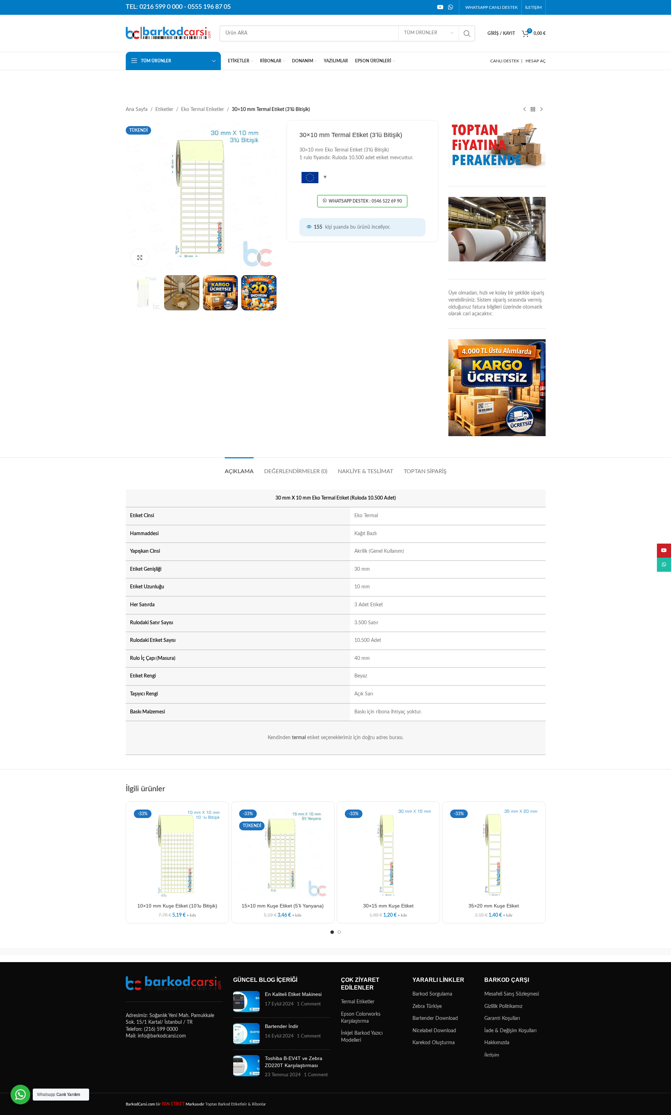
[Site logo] (169, 33)
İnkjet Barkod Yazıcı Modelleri (362, 1037)
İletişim (491, 1055)
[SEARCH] (467, 33)
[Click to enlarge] (140, 257)
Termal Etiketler (357, 1001)
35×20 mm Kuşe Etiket (493, 906)
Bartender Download (435, 1018)
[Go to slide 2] (339, 932)
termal (299, 737)
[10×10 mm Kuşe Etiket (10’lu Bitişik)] (177, 853)
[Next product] (541, 109)
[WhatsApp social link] (450, 7)
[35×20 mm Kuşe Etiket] (494, 853)
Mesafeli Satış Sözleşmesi (511, 994)
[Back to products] (533, 109)
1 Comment (309, 1004)
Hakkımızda (496, 1042)
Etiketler (164, 109)
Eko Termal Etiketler (202, 109)
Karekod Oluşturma (433, 1042)
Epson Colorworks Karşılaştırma (360, 1018)
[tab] (239, 468)
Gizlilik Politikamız (503, 1006)
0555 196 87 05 (209, 7)
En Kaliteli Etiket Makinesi (293, 994)
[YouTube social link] (440, 7)
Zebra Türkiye (427, 1006)
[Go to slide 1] (332, 932)
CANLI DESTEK (504, 61)
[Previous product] (524, 109)
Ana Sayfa (137, 109)
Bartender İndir (281, 1026)
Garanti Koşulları (502, 1018)
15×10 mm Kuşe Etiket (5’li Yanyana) (283, 906)
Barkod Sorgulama (432, 994)
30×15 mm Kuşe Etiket (388, 906)
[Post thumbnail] (246, 1001)
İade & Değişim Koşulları (510, 1030)
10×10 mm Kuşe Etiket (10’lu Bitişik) (177, 906)
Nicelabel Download (434, 1030)
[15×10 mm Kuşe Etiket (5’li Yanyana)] (283, 853)
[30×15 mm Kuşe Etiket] (388, 853)
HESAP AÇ (536, 61)
